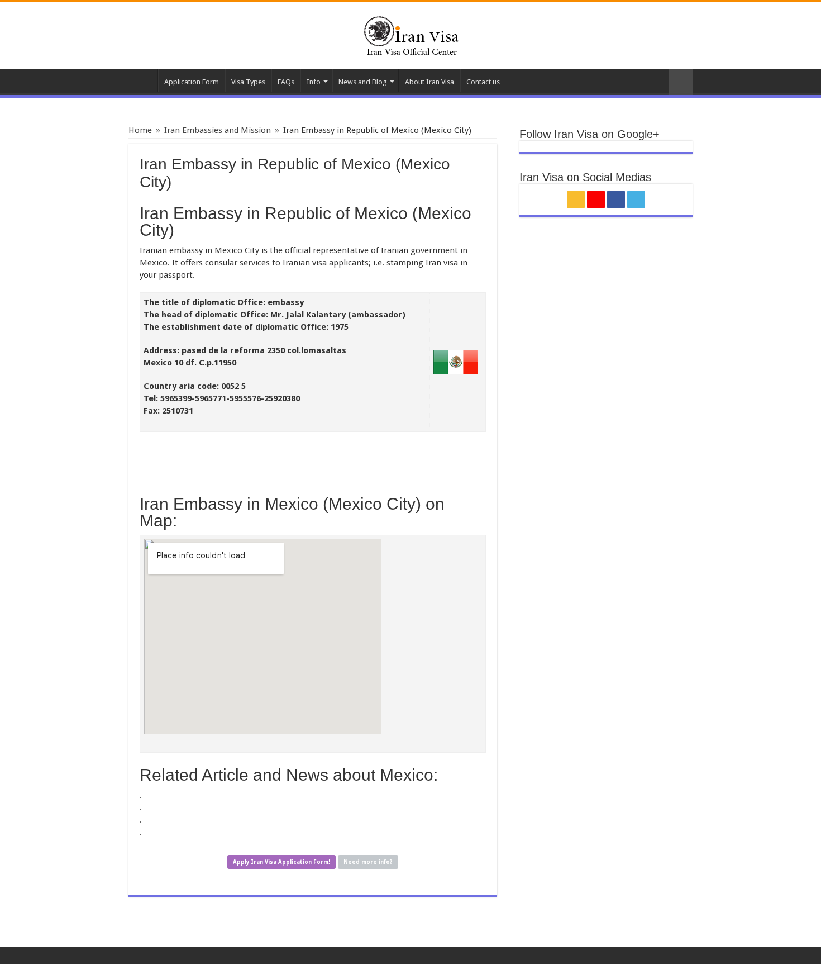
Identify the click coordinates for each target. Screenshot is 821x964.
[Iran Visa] (410, 34)
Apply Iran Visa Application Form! (281, 862)
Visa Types (248, 82)
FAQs (286, 82)
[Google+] (596, 199)
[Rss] (576, 199)
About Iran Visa (429, 82)
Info (314, 82)
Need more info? (368, 862)
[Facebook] (616, 199)
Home (142, 80)
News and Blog (362, 82)
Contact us (483, 82)
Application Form (191, 82)
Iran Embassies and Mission (217, 130)
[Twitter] (636, 199)
